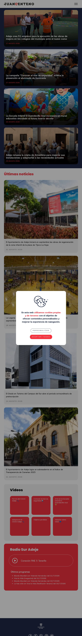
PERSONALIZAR (41, 330)
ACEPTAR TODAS (41, 337)
